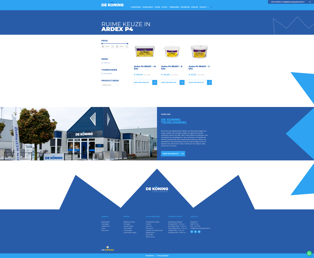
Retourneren (150, 237)
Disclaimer (150, 256)
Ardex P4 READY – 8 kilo (171, 67)
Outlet (164, 7)
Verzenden (149, 234)
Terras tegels (128, 230)
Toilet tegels (128, 228)
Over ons (149, 226)
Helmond (164, 146)
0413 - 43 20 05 (195, 226)
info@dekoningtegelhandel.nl (293, 2)
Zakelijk (194, 7)
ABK (178, 135)
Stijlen (157, 7)
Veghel (198, 144)
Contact (203, 7)
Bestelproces (150, 232)
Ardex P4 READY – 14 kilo (145, 67)
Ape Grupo (185, 135)
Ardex (103, 228)
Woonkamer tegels (130, 232)
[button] (309, 253)
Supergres (200, 135)
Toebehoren (174, 7)
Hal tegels (127, 224)
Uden (203, 144)
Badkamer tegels (129, 222)
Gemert (173, 146)
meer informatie (171, 154)
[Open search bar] (310, 2)
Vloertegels (136, 7)
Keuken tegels (128, 226)
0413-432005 (276, 2)
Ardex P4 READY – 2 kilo (199, 67)
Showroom (185, 7)
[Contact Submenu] (208, 7)
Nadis (192, 135)
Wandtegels (148, 7)
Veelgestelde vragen (152, 222)
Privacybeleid (163, 256)
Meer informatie (141, 82)
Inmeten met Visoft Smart (154, 230)
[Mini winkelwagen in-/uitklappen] (211, 7)
